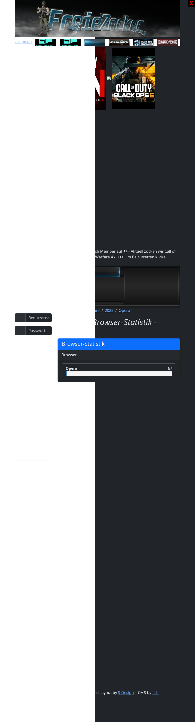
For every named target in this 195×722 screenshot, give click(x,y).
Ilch (155, 692)
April (95, 310)
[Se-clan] (116, 42)
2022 (109, 310)
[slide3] (106, 30)
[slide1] (89, 30)
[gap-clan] (164, 43)
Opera (124, 310)
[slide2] (97, 30)
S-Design (126, 692)
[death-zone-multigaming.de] (140, 43)
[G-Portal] (42, 43)
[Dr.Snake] (91, 42)
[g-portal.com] (67, 43)
